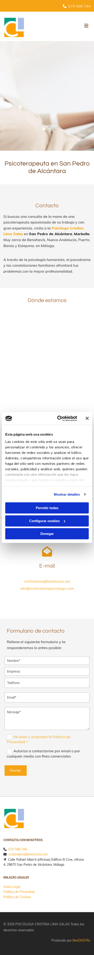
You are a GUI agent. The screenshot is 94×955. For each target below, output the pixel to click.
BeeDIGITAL (82, 940)
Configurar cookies (44, 521)
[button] (76, 26)
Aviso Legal (11, 887)
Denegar (47, 534)
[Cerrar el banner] (87, 418)
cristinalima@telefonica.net (47, 581)
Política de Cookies (17, 897)
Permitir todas (47, 508)
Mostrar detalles (67, 494)
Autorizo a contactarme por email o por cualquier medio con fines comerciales (43, 753)
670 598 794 (79, 6)
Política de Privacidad (18, 892)
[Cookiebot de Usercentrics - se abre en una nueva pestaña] (58, 418)
